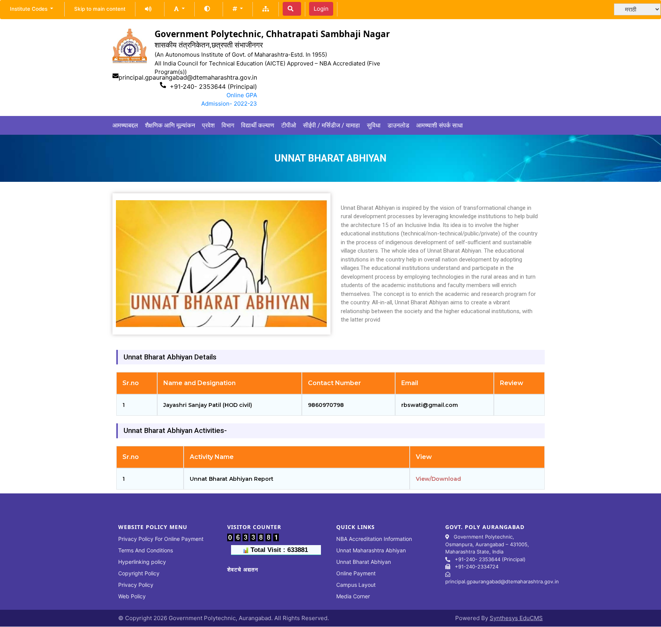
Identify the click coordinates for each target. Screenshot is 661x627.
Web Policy (132, 596)
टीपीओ (288, 125)
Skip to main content (99, 9)
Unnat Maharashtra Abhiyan (371, 550)
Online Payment (356, 573)
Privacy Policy (135, 584)
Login (321, 8)
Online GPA (241, 95)
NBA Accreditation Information (374, 539)
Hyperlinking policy (142, 561)
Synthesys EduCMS (516, 618)
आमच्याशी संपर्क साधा (439, 125)
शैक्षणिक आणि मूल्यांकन (170, 125)
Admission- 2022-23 (229, 103)
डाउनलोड (398, 125)
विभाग (227, 125)
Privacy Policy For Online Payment (161, 539)
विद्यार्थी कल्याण (257, 125)
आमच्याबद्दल (125, 125)
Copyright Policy (139, 573)
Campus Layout (356, 584)
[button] (179, 8)
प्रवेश (208, 125)
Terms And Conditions (145, 550)
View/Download (438, 478)
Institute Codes (29, 9)
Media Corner (353, 596)
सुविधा (374, 125)
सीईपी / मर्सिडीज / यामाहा (331, 125)
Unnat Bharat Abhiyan (363, 561)
